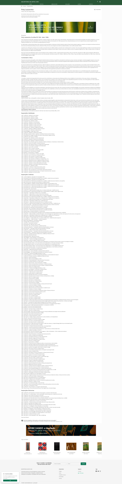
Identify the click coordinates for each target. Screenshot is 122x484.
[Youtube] (98, 471)
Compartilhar (98, 9)
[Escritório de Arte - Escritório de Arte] (26, 469)
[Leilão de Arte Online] (61, 32)
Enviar (83, 463)
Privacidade (61, 476)
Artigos (60, 471)
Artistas (41, 4)
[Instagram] (100, 471)
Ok (10, 480)
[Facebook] (96, 471)
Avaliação (67, 4)
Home (30, 4)
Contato (91, 4)
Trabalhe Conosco (62, 474)
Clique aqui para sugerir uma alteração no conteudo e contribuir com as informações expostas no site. (43, 421)
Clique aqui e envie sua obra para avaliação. (29, 17)
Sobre (60, 473)
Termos (60, 478)
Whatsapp (81, 473)
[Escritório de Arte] (30, 1)
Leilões (79, 4)
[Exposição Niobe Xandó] (61, 435)
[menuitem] (30, 4)
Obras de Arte (54, 4)
